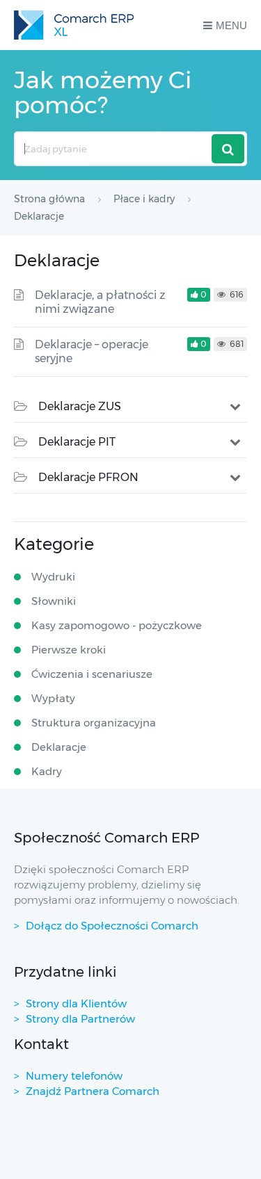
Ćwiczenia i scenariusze (91, 674)
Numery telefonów (74, 1075)
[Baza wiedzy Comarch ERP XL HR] (74, 25)
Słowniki (53, 601)
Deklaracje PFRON (88, 477)
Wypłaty (53, 698)
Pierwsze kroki (68, 649)
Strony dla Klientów (76, 1003)
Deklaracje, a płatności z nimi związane (100, 302)
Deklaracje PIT (77, 441)
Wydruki (53, 576)
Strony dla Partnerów (80, 1018)
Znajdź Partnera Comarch (92, 1091)
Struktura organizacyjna (93, 722)
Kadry (46, 771)
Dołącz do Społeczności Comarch (112, 925)
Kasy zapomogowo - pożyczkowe (116, 625)
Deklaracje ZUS (79, 406)
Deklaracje (58, 747)
